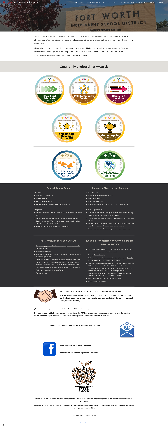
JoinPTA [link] (152, 2)
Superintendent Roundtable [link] (139, 2)
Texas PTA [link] (159, 2)
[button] (166, 2)
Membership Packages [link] (94, 2)
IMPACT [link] (115, 2)
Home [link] (75, 2)
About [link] (81, 2)
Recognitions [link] (125, 2)
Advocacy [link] (105, 2)
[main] (84, 46)
